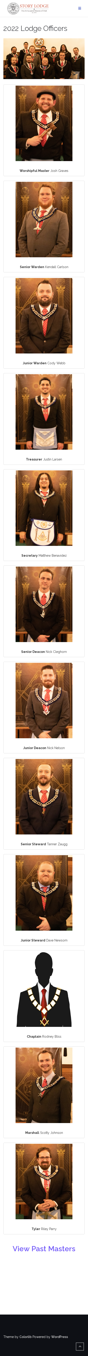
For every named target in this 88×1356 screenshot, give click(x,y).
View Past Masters (44, 1248)
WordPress (59, 1337)
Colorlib (25, 1337)
